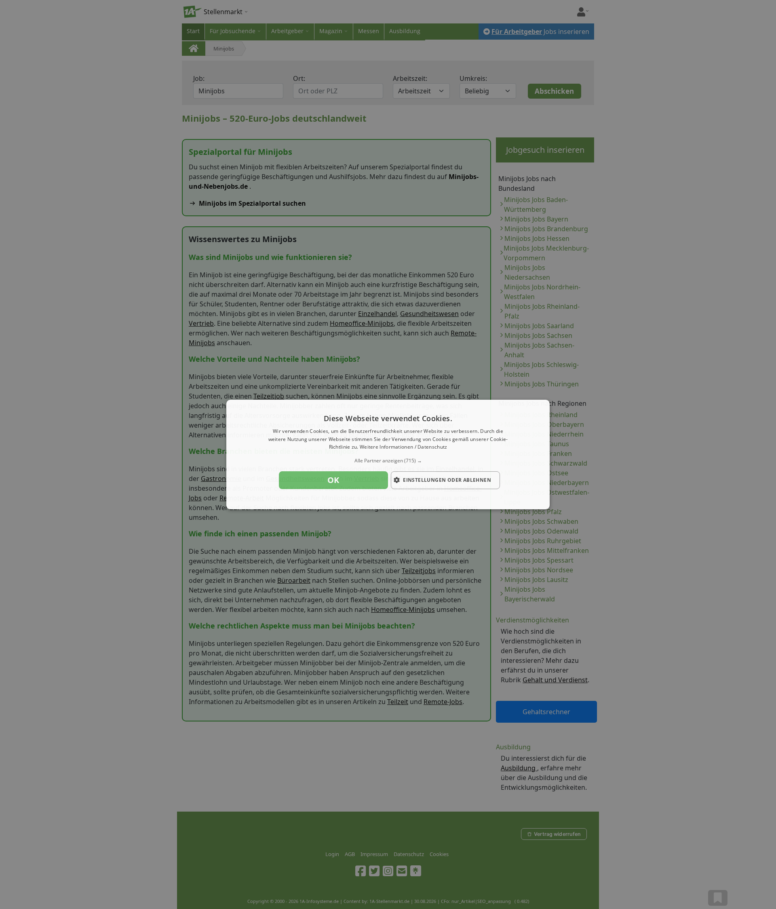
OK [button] (333, 480)
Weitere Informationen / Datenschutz (403, 447)
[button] (388, 460)
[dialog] (388, 455)
